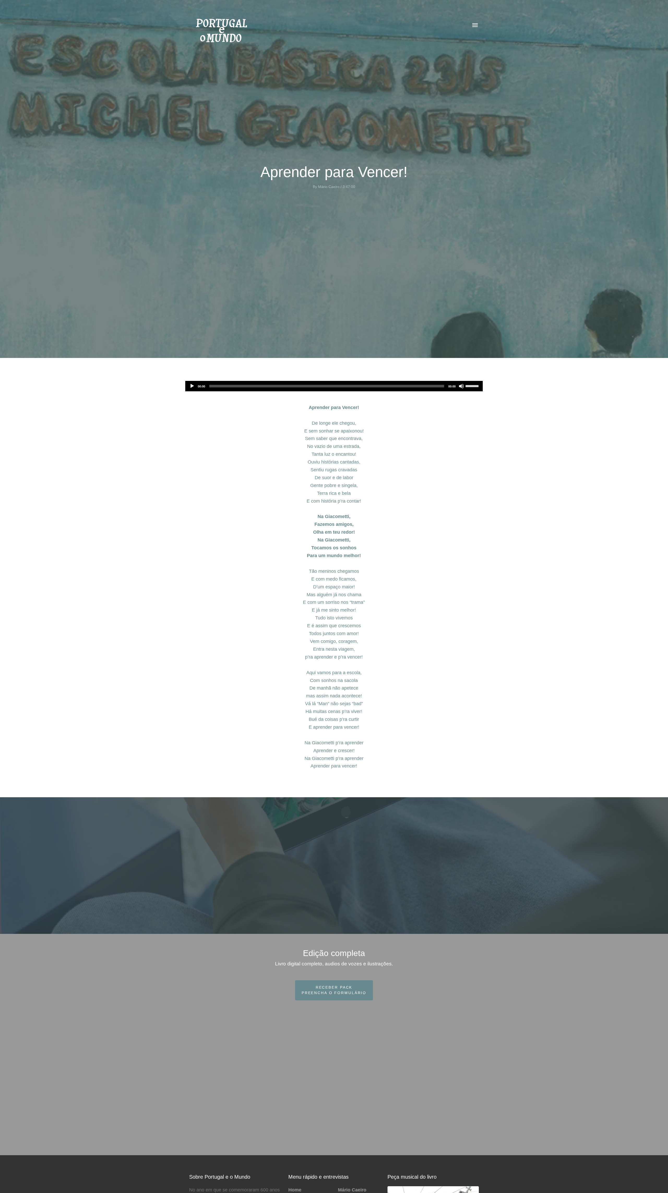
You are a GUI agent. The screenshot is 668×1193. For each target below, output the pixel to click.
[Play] (192, 386)
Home (294, 1189)
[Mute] (461, 386)
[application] (334, 386)
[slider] (473, 385)
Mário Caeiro (352, 1189)
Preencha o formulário (334, 990)
